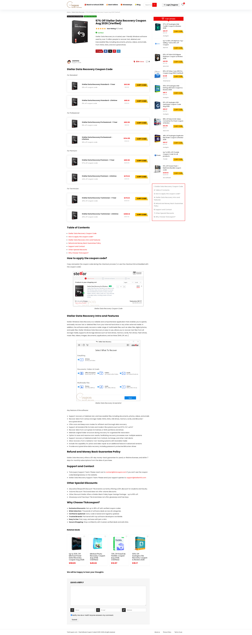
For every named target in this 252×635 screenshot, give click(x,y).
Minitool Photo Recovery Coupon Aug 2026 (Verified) (97, 557)
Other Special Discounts (77, 250)
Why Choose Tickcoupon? (78, 253)
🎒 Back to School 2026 (94, 5)
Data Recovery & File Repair (75, 16)
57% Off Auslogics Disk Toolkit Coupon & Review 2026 (172, 26)
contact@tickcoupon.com (116, 472)
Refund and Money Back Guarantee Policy (84, 243)
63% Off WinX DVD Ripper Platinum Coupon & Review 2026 (173, 56)
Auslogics (166, 36)
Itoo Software (167, 177)
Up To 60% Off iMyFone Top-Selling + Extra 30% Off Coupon (173, 43)
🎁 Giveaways (126, 5)
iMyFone (165, 47)
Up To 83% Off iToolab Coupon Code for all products (171, 154)
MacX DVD (166, 130)
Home (68, 12)
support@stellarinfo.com (136, 477)
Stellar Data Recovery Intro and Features (84, 240)
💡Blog (137, 5)
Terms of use (178, 632)
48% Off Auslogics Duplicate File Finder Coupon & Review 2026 (173, 138)
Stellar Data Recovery (78, 12)
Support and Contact (76, 246)
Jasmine (75, 61)
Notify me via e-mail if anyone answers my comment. (93, 615)
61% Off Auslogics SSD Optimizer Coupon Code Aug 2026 (172, 104)
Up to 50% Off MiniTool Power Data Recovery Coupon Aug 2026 (76, 557)
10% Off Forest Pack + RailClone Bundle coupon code (172, 168)
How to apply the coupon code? (80, 237)
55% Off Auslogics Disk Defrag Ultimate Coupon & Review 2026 (173, 88)
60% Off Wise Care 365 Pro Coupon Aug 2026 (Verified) (173, 72)
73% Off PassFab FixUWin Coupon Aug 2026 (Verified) (118, 557)
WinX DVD (166, 66)
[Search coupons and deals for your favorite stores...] (154, 5)
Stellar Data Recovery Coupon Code (82, 233)
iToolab (165, 159)
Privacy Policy (167, 632)
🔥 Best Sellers (112, 5)
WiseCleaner (166, 81)
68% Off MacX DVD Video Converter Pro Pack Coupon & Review (173, 121)
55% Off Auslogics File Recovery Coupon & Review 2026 (139, 557)
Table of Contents (162, 190)
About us (157, 632)
